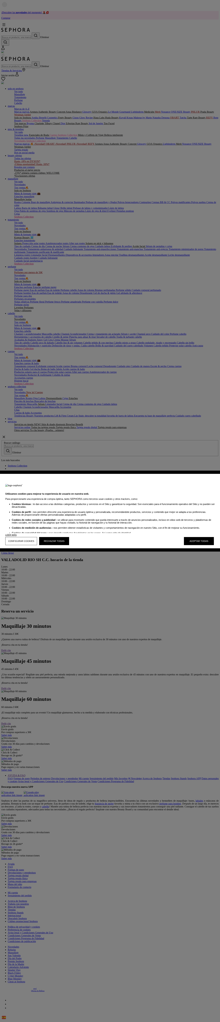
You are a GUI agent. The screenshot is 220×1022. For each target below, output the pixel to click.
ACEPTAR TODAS (199, 541)
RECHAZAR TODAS (54, 541)
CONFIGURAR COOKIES (21, 541)
